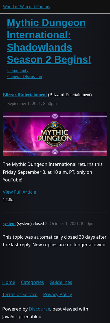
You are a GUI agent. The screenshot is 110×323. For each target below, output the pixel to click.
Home (8, 282)
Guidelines (61, 282)
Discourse (39, 309)
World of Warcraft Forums (26, 6)
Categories (32, 282)
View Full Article (19, 192)
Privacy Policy (57, 294)
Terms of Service (20, 294)
